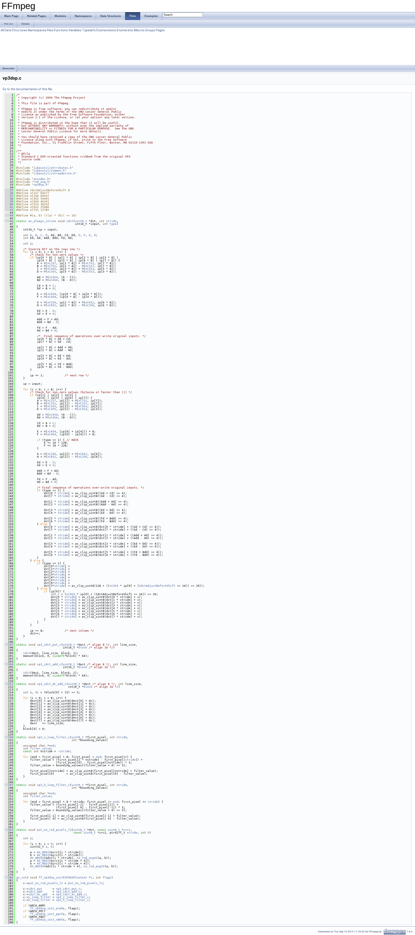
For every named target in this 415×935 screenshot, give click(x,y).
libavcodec (8, 68)
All (2, 30)
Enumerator (125, 30)
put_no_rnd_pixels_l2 (54, 829)
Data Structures (16, 30)
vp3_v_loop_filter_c (53, 737)
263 (9, 829)
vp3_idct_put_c (49, 644)
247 (9, 785)
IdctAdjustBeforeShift (157, 585)
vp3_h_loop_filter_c (53, 785)
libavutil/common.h (49, 170)
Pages (160, 30)
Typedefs (89, 30)
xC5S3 (89, 268)
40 (9, 204)
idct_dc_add (37, 894)
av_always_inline (42, 221)
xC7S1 (89, 263)
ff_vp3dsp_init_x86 (45, 919)
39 (9, 201)
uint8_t (81, 221)
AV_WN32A (37, 857)
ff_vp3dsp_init (51, 877)
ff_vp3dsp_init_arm (45, 908)
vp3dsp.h (40, 184)
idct (69, 221)
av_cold (22, 877)
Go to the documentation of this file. (28, 89)
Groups (150, 30)
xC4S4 (53, 277)
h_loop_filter (39, 900)
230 (9, 737)
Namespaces (37, 30)
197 (9, 644)
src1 (126, 829)
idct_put (35, 888)
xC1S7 (51, 263)
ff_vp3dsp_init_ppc (45, 914)
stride (111, 221)
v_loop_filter (39, 897)
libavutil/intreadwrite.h (54, 173)
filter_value (40, 748)
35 (9, 190)
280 (9, 877)
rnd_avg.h (41, 181)
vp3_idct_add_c (49, 664)
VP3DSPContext (76, 877)
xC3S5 (51, 268)
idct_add (35, 891)
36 (9, 193)
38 (9, 198)
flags (107, 877)
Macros (139, 30)
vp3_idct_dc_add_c (51, 684)
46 (9, 221)
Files (50, 30)
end (51, 745)
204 (9, 664)
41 (9, 207)
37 (9, 195)
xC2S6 (51, 302)
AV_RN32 (43, 852)
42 (9, 209)
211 (9, 684)
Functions (61, 30)
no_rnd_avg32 (87, 857)
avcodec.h (41, 179)
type (113, 223)
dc (37, 692)
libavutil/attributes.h (53, 167)
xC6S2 (89, 302)
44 (9, 215)
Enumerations (106, 30)
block (82, 647)
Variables (75, 30)
